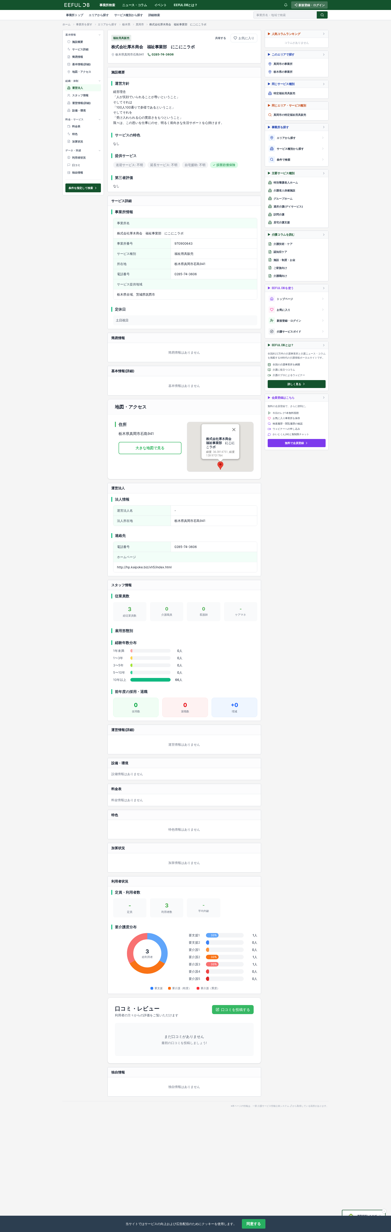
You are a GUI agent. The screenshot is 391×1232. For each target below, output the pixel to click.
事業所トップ (74, 15)
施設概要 (77, 41)
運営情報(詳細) (81, 103)
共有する (220, 38)
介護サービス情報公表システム (273, 1106)
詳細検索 (154, 15)
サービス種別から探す (128, 15)
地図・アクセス (81, 71)
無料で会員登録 (294, 443)
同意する (253, 1224)
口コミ (76, 165)
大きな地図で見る (150, 448)
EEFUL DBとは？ (185, 5)
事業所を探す (84, 24)
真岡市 (140, 24)
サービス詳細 (80, 49)
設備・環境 (79, 110)
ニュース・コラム (134, 5)
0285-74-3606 (163, 54)
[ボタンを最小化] (384, 1211)
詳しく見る (294, 384)
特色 (75, 134)
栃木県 (126, 24)
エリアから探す (99, 15)
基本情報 (70, 34)
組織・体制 (72, 80)
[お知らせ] (285, 5)
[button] (220, 465)
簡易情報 (77, 56)
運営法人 (77, 87)
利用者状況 (79, 157)
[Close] (233, 429)
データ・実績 (73, 150)
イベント (160, 5)
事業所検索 (107, 5)
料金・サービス (74, 119)
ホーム (66, 24)
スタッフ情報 (80, 95)
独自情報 (77, 172)
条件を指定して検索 (81, 188)
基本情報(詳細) (81, 64)
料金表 (76, 126)
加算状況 (77, 141)
